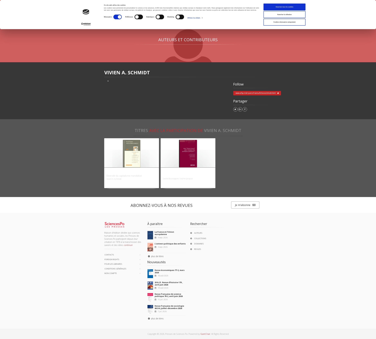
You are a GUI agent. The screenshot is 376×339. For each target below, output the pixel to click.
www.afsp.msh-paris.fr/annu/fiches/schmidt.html (256, 93)
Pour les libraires (113, 264)
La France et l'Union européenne (164, 233)
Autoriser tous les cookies (284, 7)
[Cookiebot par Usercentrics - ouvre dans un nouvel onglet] (86, 24)
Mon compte (110, 273)
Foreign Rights (111, 259)
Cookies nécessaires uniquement (284, 22)
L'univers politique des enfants (170, 243)
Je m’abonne (242, 205)
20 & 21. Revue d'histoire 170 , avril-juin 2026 (169, 283)
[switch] (139, 17)
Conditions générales (115, 268)
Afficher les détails (193, 18)
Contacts (109, 254)
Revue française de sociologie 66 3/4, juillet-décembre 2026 (169, 307)
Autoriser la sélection (284, 14)
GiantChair (205, 334)
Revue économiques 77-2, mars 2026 (169, 271)
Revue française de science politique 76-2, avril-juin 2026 (169, 295)
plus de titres (157, 256)
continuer (128, 245)
